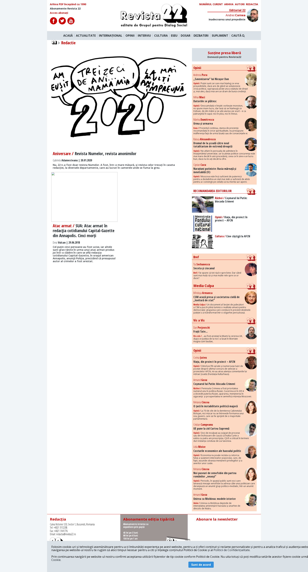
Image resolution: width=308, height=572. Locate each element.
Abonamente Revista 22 (65, 8)
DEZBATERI (201, 35)
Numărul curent (211, 4)
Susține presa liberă (224, 55)
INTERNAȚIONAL (110, 35)
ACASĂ (68, 35)
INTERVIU (144, 35)
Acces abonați (59, 12)
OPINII (130, 35)
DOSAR (185, 35)
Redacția (252, 4)
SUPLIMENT (220, 35)
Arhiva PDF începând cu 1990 (68, 4)
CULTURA (161, 35)
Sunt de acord (201, 565)
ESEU (174, 35)
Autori (240, 4)
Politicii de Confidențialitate (232, 550)
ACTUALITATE (86, 35)
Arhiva (228, 4)
